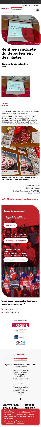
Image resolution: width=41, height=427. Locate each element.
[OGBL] (20, 325)
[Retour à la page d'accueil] (16, 8)
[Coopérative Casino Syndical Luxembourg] (20, 331)
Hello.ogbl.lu (10, 225)
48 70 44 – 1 (22, 374)
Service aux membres (20, 387)
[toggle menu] (38, 10)
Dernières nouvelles (20, 391)
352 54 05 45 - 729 (11, 309)
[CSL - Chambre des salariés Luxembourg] (20, 337)
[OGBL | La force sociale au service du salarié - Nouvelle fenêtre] (20, 354)
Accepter (10, 421)
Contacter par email (12, 312)
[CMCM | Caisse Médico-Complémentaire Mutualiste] (20, 343)
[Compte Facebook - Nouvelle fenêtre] (20, 399)
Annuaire (25, 5)
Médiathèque (20, 389)
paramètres (8, 418)
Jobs (30, 5)
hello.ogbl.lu (17, 217)
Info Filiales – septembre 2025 (19, 199)
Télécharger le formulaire (15, 241)
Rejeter (20, 421)
